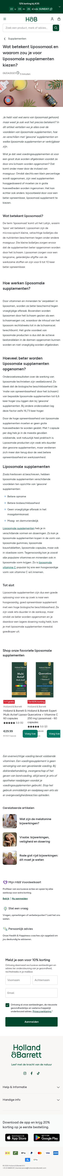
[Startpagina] (31, 19)
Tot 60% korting (36, 701)
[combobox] (28, 28)
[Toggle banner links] (59, 6)
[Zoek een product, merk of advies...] (56, 28)
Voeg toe (30, 733)
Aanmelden (32, 1021)
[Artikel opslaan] (58, 85)
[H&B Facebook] (32, 1073)
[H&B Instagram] (25, 1073)
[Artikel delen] (49, 85)
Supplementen (17, 38)
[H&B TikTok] (38, 1073)
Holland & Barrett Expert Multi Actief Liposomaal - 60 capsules (18, 714)
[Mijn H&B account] (52, 19)
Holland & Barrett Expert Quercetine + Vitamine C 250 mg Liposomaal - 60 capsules (43, 716)
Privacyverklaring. (42, 1011)
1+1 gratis (9, 701)
